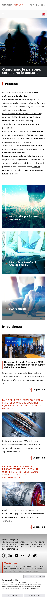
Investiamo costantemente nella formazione (21, 114)
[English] (43, 14)
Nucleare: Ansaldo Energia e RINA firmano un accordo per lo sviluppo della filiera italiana (24, 365)
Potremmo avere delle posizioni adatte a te (23, 156)
